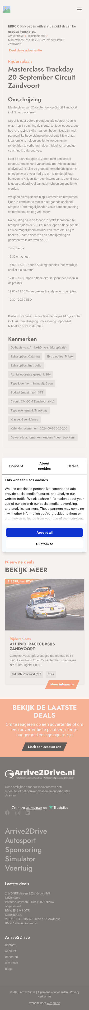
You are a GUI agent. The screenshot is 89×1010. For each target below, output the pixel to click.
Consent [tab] (16, 466)
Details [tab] (73, 466)
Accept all (45, 532)
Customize (44, 544)
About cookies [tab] (44, 465)
